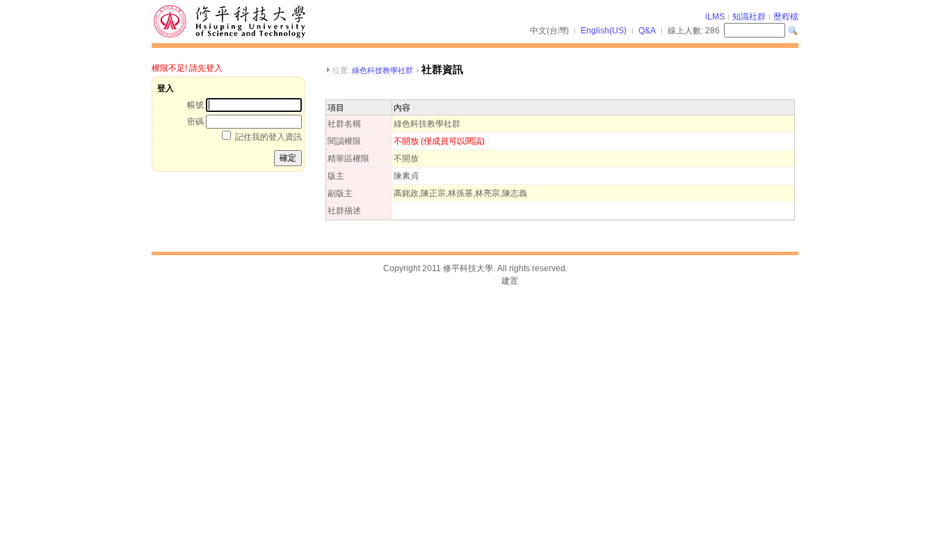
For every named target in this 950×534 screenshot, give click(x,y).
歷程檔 (785, 17)
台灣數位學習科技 (466, 281)
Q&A (647, 30)
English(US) (604, 30)
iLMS (715, 17)
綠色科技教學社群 (382, 70)
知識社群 (749, 17)
